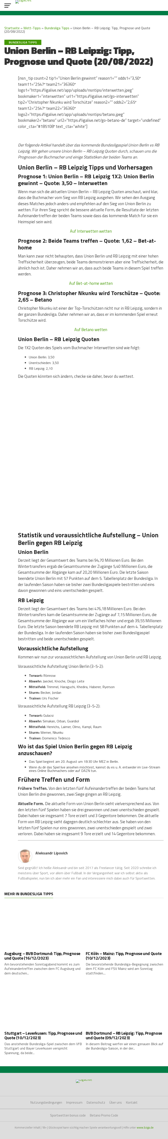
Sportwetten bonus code (68, 1115)
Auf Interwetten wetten (91, 231)
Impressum (74, 1102)
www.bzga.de (145, 1127)
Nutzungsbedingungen (46, 1102)
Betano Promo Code (104, 1115)
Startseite (12, 28)
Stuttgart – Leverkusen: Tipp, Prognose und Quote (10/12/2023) (43, 1035)
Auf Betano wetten (90, 329)
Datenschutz (96, 1102)
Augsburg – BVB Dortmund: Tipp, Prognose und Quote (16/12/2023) (42, 955)
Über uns (115, 1102)
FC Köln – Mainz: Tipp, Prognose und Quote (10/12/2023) (124, 955)
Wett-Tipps (32, 28)
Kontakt (132, 1102)
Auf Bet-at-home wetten (91, 283)
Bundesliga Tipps (56, 28)
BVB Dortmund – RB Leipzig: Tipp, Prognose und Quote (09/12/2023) (124, 1035)
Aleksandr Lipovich (51, 853)
